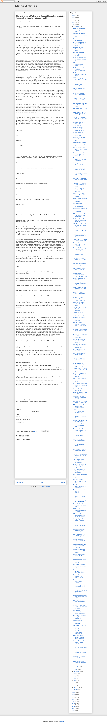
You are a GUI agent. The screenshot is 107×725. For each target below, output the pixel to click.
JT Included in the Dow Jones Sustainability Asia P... (79, 425)
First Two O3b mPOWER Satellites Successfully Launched (79, 220)
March (75, 685)
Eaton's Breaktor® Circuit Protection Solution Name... (80, 254)
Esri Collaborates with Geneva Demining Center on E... (79, 536)
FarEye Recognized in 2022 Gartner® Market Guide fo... (80, 149)
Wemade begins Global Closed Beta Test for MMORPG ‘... (79, 561)
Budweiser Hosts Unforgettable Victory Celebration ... (79, 159)
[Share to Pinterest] (48, 431)
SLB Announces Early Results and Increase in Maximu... (80, 607)
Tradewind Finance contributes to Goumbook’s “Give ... (79, 314)
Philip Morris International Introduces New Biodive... (80, 380)
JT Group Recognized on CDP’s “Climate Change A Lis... (80, 330)
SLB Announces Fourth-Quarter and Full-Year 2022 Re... (79, 190)
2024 (73, 20)
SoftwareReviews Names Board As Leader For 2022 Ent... (80, 642)
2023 (73, 22)
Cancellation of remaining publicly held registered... (80, 336)
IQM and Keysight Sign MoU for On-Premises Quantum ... (79, 556)
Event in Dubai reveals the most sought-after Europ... (80, 30)
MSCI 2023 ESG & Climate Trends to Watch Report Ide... (79, 637)
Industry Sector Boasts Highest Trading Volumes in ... (79, 84)
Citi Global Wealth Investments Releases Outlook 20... (79, 510)
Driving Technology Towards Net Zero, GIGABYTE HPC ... (79, 299)
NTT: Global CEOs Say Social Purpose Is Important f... (79, 270)
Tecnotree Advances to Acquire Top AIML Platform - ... (79, 491)
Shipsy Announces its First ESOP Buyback (80, 420)
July (75, 676)
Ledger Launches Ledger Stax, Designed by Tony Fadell (80, 597)
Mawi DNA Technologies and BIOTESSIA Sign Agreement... (79, 230)
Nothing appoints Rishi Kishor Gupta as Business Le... (79, 89)
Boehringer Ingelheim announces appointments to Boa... (80, 69)
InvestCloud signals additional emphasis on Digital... (80, 304)
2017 (73, 701)
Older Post (62, 482)
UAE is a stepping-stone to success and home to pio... (80, 79)
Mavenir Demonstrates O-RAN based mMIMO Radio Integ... (80, 210)
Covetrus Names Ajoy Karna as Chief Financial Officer (79, 576)
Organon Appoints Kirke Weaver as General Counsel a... (79, 244)
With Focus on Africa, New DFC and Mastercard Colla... (80, 225)
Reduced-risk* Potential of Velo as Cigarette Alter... (80, 402)
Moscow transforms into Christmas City (79, 39)
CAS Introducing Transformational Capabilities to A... (78, 205)
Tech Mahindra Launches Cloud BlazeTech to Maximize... (80, 591)
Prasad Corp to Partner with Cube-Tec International (79, 124)
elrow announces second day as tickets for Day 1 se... (80, 647)
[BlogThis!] (43, 431)
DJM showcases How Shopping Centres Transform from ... (79, 530)
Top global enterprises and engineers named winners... (79, 360)
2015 (73, 706)
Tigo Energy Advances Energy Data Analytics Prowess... (79, 259)
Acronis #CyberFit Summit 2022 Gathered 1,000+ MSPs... (80, 541)
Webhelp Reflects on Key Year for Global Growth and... (80, 105)
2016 (73, 704)
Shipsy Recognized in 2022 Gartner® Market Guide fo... (80, 100)
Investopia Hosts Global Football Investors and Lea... (79, 566)
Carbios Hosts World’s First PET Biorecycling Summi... (79, 525)
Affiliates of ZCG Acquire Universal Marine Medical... (79, 627)
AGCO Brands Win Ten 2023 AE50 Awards (79, 350)
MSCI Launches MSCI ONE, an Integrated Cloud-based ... (79, 215)
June (75, 678)
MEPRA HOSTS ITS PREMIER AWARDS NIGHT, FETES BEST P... (79, 325)
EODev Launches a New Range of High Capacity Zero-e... (80, 652)
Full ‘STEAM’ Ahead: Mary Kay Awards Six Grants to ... (80, 179)
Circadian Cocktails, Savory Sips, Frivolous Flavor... (79, 481)
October (76, 669)
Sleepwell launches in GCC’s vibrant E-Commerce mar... (79, 435)
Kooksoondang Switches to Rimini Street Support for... (80, 144)
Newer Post (19, 482)
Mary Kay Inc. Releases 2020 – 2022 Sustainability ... (79, 264)
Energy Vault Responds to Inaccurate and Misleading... (80, 200)
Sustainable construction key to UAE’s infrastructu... (79, 657)
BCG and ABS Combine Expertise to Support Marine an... (79, 496)
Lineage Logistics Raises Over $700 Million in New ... (79, 139)
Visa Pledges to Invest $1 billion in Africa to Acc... (80, 239)
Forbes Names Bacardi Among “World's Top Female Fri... (79, 113)
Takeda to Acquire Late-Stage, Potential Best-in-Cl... (79, 283)
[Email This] (41, 431)
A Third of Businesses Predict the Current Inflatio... (79, 169)
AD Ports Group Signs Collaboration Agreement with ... (79, 632)
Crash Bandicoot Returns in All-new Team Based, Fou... (80, 505)
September (77, 671)
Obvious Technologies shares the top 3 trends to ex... (80, 35)
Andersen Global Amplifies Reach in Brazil (80, 393)
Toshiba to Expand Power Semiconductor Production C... (80, 174)
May (75, 680)
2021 (73, 692)
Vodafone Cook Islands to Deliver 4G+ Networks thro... (80, 185)
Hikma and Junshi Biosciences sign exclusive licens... (78, 64)
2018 (73, 699)
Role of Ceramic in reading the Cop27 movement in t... (78, 365)
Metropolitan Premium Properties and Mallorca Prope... (80, 551)
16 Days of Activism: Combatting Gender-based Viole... (79, 461)
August (76, 673)
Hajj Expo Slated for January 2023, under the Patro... (79, 54)
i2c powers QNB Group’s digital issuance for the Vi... (79, 235)
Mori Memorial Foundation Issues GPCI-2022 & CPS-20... (80, 275)
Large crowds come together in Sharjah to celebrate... (79, 663)
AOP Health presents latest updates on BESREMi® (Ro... (78, 411)
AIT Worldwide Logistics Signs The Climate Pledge (79, 44)
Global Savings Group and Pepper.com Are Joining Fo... (79, 586)
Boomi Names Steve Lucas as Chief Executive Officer (78, 571)
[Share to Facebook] (46, 431)
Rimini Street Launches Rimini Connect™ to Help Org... (79, 546)
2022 (73, 24)
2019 (73, 697)
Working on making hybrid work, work (80, 109)
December (76, 26)
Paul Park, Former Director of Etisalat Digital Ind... (78, 49)
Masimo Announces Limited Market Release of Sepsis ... (80, 195)
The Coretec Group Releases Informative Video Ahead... (79, 416)
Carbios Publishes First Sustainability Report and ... (79, 294)
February (76, 687)
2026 (73, 15)
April (75, 682)
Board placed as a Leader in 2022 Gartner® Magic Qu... (80, 154)
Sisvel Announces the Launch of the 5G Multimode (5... (79, 355)
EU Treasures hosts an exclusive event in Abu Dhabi (79, 74)
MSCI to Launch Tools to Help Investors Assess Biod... (79, 288)
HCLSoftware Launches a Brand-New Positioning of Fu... (80, 385)
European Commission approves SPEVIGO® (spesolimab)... (79, 430)
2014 (73, 708)
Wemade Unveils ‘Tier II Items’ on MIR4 (79, 389)
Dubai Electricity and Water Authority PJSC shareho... (79, 440)
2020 (73, 694)
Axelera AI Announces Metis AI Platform (79, 279)
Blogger (62, 721)
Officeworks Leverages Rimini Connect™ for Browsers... (79, 341)
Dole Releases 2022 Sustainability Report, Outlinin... (79, 95)
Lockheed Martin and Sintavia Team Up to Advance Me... (79, 602)
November (76, 667)
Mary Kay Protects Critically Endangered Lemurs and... (79, 486)
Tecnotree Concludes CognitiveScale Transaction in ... (79, 445)
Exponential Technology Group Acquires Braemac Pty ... (79, 249)
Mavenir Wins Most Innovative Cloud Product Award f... (78, 622)
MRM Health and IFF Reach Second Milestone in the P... (79, 406)
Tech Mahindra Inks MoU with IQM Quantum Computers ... (80, 309)
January (76, 689)
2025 (73, 17)
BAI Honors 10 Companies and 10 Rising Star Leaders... (79, 515)
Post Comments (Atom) (44, 486)
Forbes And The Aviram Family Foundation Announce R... (79, 617)
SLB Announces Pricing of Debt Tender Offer (80, 500)
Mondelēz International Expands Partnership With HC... (79, 397)
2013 (73, 710)
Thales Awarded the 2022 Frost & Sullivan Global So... (80, 370)
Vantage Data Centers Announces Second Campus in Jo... (79, 319)
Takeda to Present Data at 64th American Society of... (80, 456)
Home (41, 482)
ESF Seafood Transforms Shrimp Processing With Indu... (80, 476)
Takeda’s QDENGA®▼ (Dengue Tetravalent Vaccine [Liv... (79, 471)
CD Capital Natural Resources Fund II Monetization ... (78, 134)
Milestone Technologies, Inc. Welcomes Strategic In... (79, 346)
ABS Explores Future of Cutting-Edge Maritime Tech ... (79, 466)
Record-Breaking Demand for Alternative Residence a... (80, 581)
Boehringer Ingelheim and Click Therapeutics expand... (80, 164)
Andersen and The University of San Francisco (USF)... (78, 129)
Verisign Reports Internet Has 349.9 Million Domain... (79, 520)
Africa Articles (26, 6)
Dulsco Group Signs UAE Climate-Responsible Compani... (80, 375)
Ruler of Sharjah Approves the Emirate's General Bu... (80, 59)
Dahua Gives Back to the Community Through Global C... (79, 451)
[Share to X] (45, 431)
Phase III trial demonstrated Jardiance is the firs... (79, 612)
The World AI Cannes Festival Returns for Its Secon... (80, 119)
